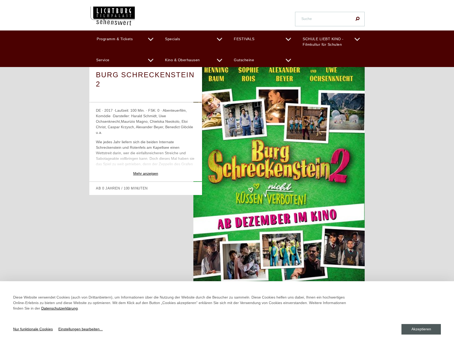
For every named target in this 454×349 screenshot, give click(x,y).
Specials (172, 39)
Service (103, 60)
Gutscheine (244, 60)
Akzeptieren (421, 329)
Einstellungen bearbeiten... (80, 329)
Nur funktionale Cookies (33, 329)
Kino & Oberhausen (182, 60)
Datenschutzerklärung (59, 308)
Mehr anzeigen (145, 173)
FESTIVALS (244, 39)
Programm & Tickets (115, 39)
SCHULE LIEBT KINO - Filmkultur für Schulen (323, 42)
